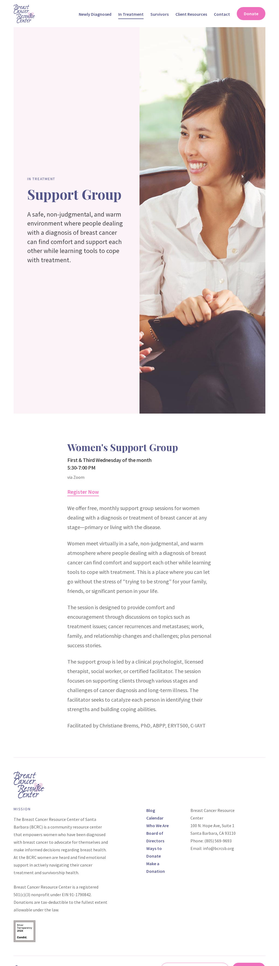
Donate (251, 13)
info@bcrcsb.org (218, 848)
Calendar (154, 818)
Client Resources (191, 14)
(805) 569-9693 (218, 840)
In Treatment (131, 14)
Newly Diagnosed (95, 14)
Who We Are (157, 825)
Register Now (83, 491)
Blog (150, 810)
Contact (222, 14)
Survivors (159, 14)
